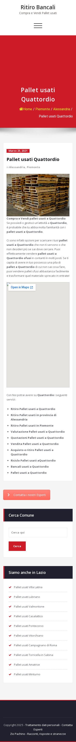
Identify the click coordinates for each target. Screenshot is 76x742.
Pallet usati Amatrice (27, 664)
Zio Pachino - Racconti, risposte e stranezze (38, 734)
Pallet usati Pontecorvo (28, 626)
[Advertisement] (38, 63)
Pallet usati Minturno (27, 674)
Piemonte (42, 109)
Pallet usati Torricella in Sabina (33, 655)
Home (27, 109)
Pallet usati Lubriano (27, 597)
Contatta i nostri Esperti (30, 495)
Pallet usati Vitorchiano (28, 635)
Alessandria (61, 109)
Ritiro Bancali (38, 7)
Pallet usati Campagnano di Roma (35, 645)
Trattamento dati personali (42, 725)
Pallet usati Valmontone (29, 606)
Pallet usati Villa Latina (28, 587)
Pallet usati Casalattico (28, 616)
